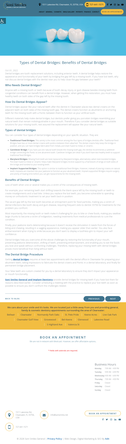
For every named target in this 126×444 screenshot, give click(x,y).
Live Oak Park (110, 314)
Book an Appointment (112, 12)
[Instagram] (115, 4)
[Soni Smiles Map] (48, 382)
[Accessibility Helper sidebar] (3, 21)
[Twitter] (111, 4)
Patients (79, 12)
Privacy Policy (54, 438)
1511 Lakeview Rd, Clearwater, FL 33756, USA (62, 4)
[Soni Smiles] (14, 5)
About (41, 12)
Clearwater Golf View (27, 319)
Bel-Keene (67, 319)
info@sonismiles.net (59, 415)
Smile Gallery (69, 12)
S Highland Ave (54, 324)
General (49, 12)
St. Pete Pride (72, 314)
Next (113, 298)
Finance (87, 12)
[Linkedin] (118, 4)
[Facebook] (107, 4)
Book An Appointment (103, 413)
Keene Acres (90, 314)
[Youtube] (122, 4)
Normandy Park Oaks (48, 314)
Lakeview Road (101, 319)
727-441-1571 (97, 4)
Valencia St (73, 324)
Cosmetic (58, 12)
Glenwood (83, 319)
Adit (107, 438)
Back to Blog (12, 299)
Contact (95, 12)
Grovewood (50, 319)
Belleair (11, 314)
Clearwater (26, 314)
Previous (94, 298)
